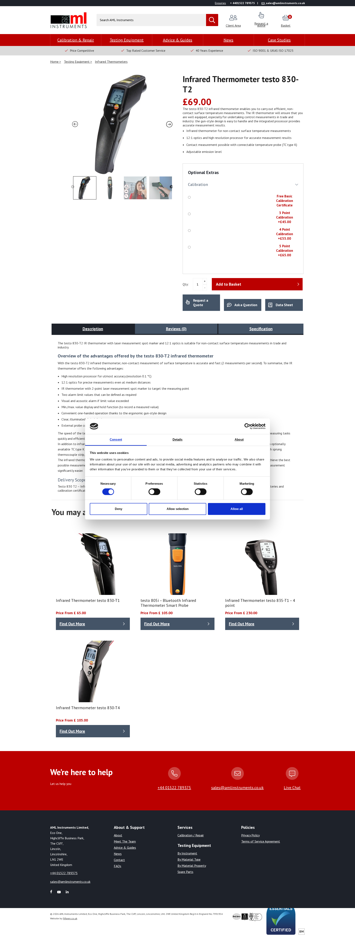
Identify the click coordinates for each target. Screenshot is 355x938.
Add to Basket (228, 284)
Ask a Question (245, 305)
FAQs (117, 866)
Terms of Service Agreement (260, 841)
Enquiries (220, 3)
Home (54, 62)
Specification (261, 328)
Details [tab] (178, 439)
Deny (118, 509)
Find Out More (72, 623)
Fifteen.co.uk (70, 918)
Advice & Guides (177, 40)
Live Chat (292, 787)
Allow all (237, 509)
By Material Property (192, 866)
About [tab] (239, 439)
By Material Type (189, 859)
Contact (119, 860)
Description (93, 328)
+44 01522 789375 (174, 787)
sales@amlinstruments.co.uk (237, 787)
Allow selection (178, 509)
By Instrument (187, 853)
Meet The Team (125, 841)
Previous (73, 187)
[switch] (154, 491)
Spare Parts (185, 872)
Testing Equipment (127, 40)
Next (171, 187)
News (228, 40)
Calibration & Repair (75, 40)
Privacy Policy (250, 835)
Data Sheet (284, 305)
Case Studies (279, 40)
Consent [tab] (116, 439)
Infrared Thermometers (111, 62)
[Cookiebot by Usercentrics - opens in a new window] (247, 426)
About (118, 835)
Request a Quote (200, 302)
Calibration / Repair (191, 835)
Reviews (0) (176, 328)
